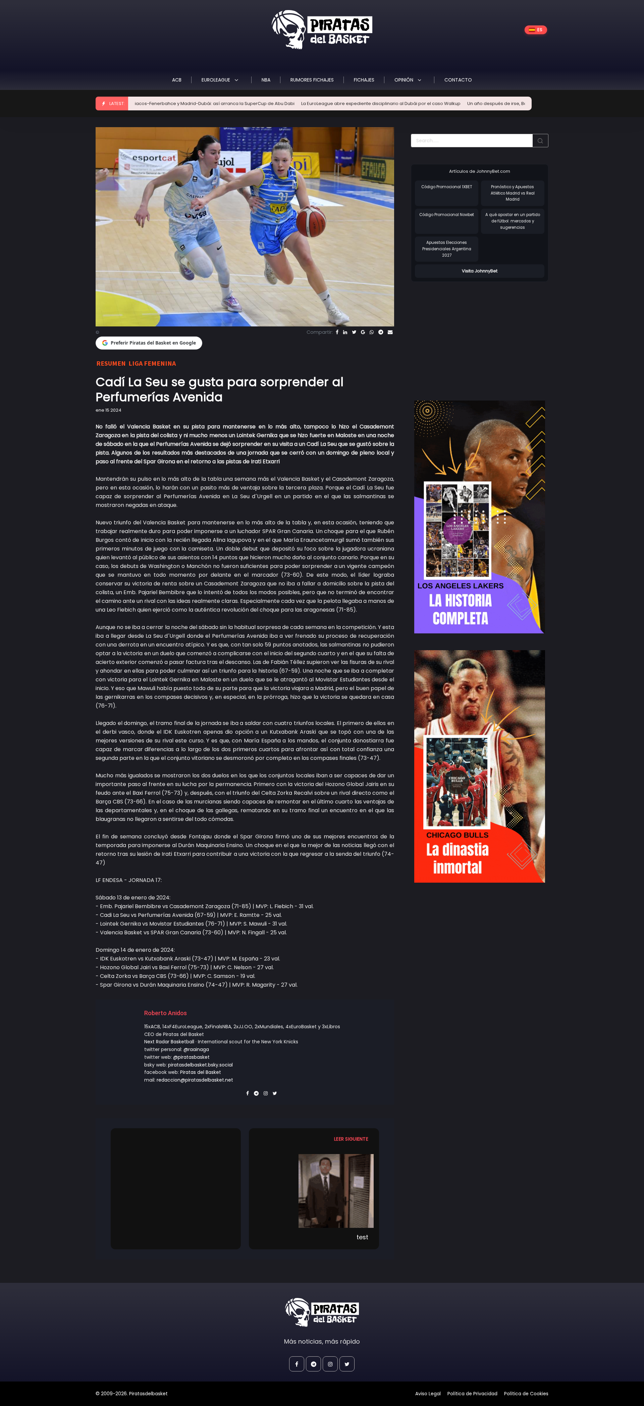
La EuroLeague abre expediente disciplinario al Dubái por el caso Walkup (315, 103)
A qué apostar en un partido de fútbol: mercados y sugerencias (512, 221)
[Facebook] (337, 332)
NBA (266, 79)
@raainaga (196, 1049)
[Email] (390, 332)
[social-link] (296, 1363)
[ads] (479, 517)
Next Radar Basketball (169, 1041)
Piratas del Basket (200, 1072)
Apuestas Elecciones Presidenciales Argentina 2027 (446, 249)
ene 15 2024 (108, 410)
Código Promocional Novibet (446, 214)
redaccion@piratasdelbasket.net (195, 1080)
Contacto (458, 79)
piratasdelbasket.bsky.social (200, 1064)
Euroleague (216, 79)
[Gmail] (363, 332)
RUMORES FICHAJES (312, 79)
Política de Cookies (526, 1393)
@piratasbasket (191, 1057)
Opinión (404, 79)
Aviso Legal (428, 1393)
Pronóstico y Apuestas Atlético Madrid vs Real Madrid (513, 193)
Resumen (111, 363)
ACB (176, 79)
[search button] (540, 140)
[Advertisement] (467, 334)
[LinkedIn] (345, 332)
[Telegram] (380, 332)
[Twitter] (354, 332)
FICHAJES (364, 79)
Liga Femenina (152, 363)
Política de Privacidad (472, 1393)
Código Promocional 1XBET (446, 187)
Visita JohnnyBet (479, 271)
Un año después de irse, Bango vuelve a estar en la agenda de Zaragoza (481, 103)
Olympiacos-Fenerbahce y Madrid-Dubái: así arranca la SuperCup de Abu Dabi (142, 103)
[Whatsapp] (372, 332)
